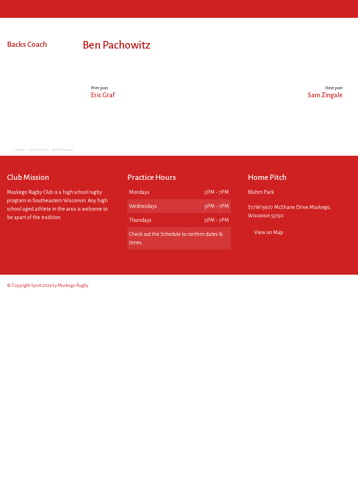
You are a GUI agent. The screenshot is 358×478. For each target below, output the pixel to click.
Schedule (109, 8)
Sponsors (143, 8)
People (20, 150)
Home (28, 8)
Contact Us (178, 8)
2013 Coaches (38, 150)
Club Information (66, 8)
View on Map (268, 232)
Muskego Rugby (73, 285)
